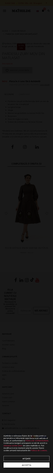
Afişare (26, 458)
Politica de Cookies (39, 450)
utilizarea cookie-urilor (13, 445)
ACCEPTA (26, 465)
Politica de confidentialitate (37, 440)
